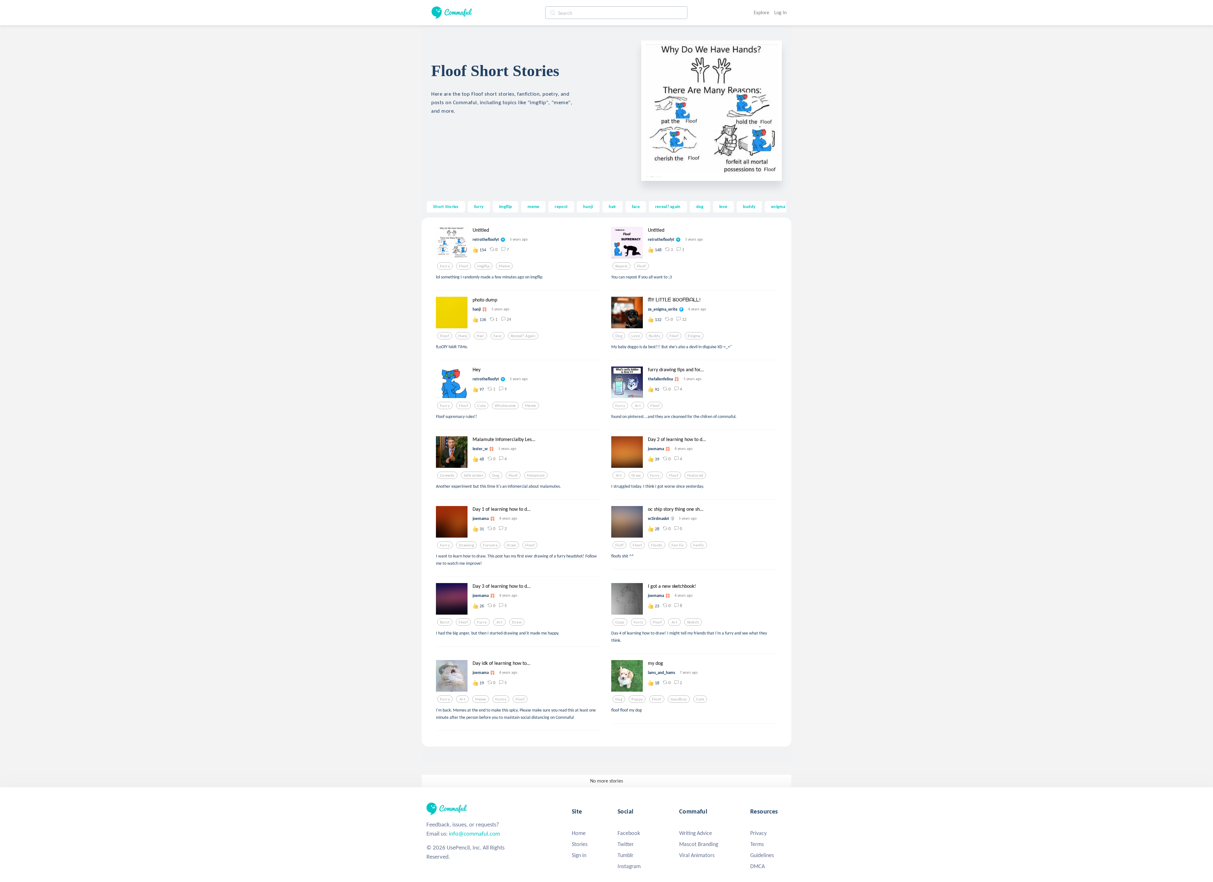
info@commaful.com (474, 833)
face (636, 206)
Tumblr (625, 855)
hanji (588, 206)
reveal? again (668, 206)
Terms (757, 844)
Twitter (626, 844)
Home (579, 833)
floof (463, 266)
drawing (466, 545)
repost (561, 206)
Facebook (629, 833)
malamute (536, 475)
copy (620, 622)
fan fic (678, 545)
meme (533, 206)
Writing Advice (695, 833)
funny (500, 699)
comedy (447, 475)
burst (445, 622)
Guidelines (762, 855)
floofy (656, 545)
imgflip (505, 206)
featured (695, 475)
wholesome (505, 405)
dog (700, 206)
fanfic (698, 545)
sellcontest (473, 475)
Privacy (758, 833)
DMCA (757, 866)
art (638, 405)
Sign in (579, 855)
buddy (749, 206)
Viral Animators (697, 855)
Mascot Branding (698, 844)
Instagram (629, 866)
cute (481, 405)
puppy (637, 699)
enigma (778, 206)
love (723, 206)
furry (479, 206)
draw (636, 475)
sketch (693, 622)
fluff (619, 545)
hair (612, 206)
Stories (580, 844)
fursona (490, 545)
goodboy (679, 699)
